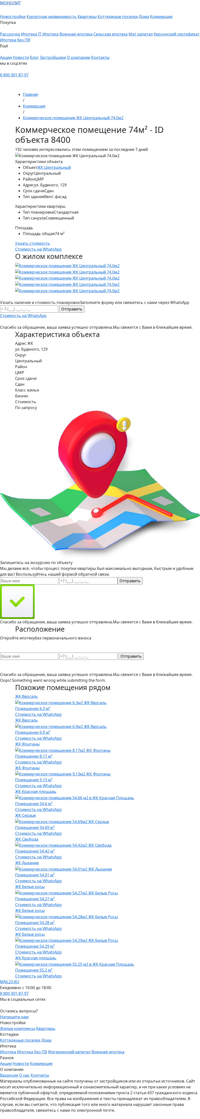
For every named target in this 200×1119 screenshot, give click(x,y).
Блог (34, 57)
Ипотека (29, 34)
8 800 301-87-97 (14, 75)
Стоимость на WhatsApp (38, 714)
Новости (21, 57)
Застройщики (53, 57)
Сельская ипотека (110, 34)
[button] (100, 25)
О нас (24, 1075)
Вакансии (9, 1075)
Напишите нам (14, 1016)
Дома (144, 16)
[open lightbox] (100, 278)
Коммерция (161, 16)
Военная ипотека (76, 34)
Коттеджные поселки (118, 16)
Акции (6, 57)
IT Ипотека (48, 34)
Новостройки (13, 16)
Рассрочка (10, 34)
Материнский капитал (69, 1052)
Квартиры (87, 16)
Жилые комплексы (17, 1028)
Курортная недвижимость (52, 16)
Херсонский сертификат (177, 34)
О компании (78, 57)
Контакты (100, 57)
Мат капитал (141, 34)
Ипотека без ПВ (15, 40)
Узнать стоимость (32, 243)
